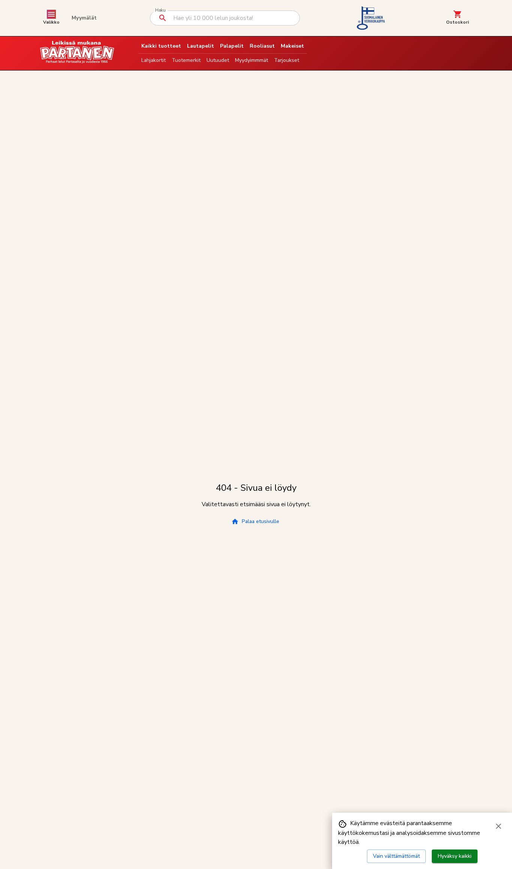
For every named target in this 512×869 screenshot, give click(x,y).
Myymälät (84, 17)
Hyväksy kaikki (455, 856)
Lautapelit (200, 46)
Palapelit (232, 46)
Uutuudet (218, 60)
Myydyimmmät (251, 60)
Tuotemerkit (186, 60)
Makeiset (292, 46)
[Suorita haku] (162, 18)
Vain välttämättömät (396, 856)
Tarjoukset (286, 60)
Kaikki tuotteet (161, 46)
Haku (160, 10)
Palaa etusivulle (260, 521)
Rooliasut (262, 46)
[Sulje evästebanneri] (498, 826)
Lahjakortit (153, 60)
